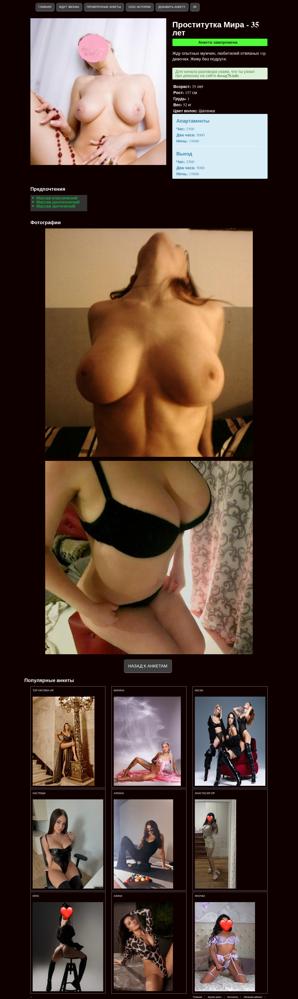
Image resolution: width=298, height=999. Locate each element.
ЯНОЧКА (200, 896)
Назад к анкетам (147, 666)
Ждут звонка (69, 7)
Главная (45, 7)
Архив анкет (215, 997)
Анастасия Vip (205, 793)
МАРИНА (119, 690)
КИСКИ (199, 690)
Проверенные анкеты (104, 7)
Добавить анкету (171, 7)
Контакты (232, 997)
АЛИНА (118, 896)
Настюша (39, 793)
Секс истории (140, 7)
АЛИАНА (119, 793)
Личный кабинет (253, 997)
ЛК (194, 7)
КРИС (36, 896)
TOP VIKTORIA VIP (43, 690)
